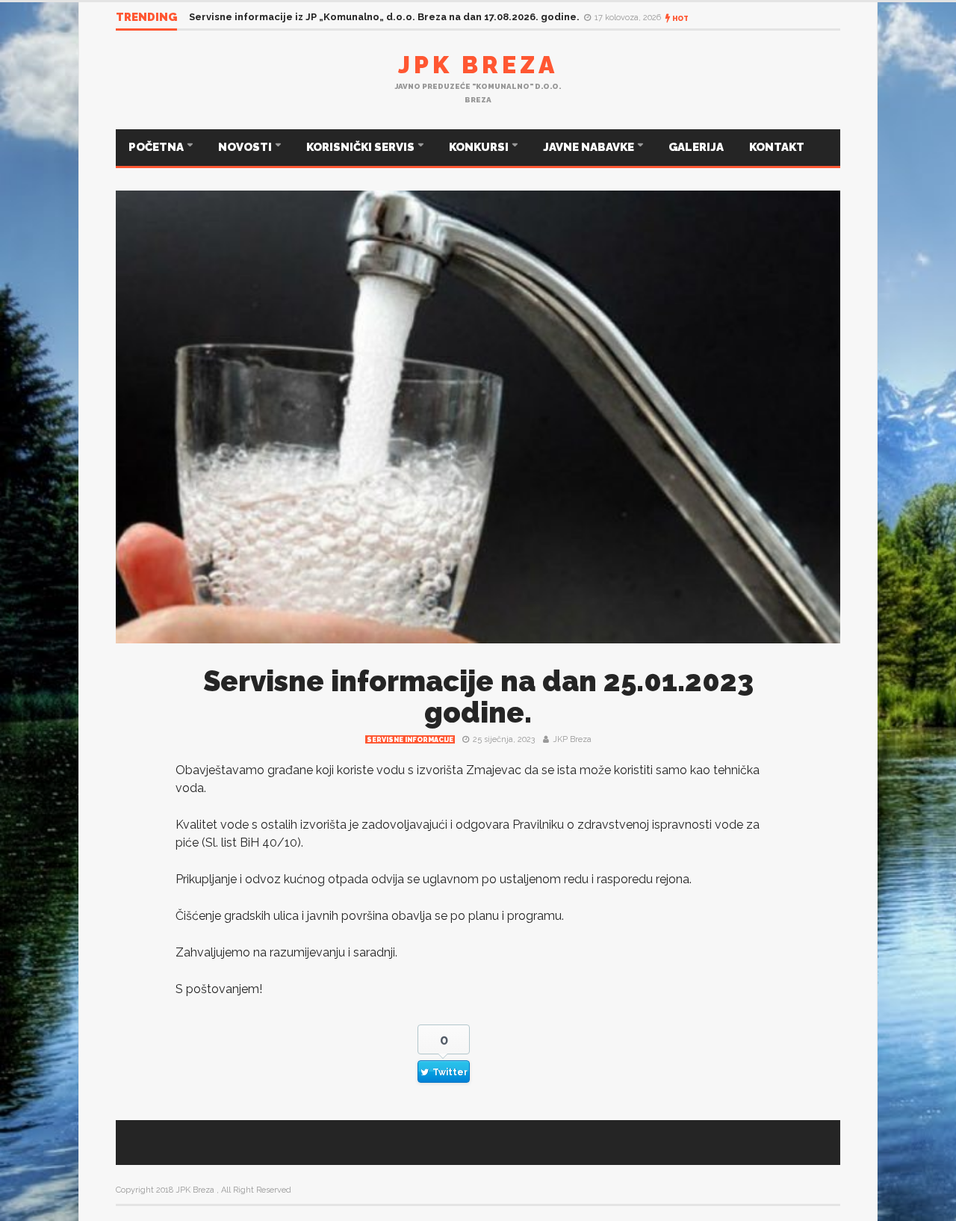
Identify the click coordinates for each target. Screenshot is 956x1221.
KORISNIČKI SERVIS (361, 147)
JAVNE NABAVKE (589, 147)
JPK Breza (478, 64)
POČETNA (157, 147)
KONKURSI (480, 147)
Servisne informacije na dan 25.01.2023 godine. (478, 696)
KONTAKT (776, 147)
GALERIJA (696, 147)
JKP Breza (572, 739)
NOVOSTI (246, 147)
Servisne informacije (410, 740)
